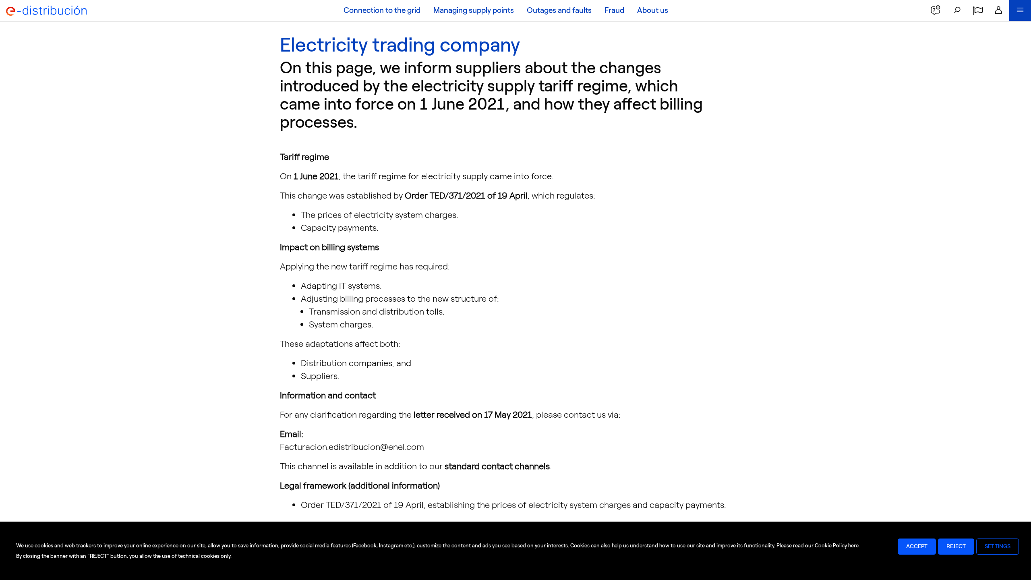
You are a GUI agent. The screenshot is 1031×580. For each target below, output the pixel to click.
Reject (956, 546)
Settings (997, 546)
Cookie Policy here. (837, 546)
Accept (916, 546)
